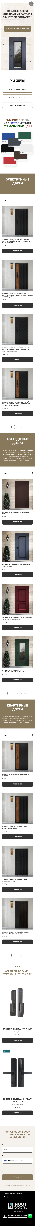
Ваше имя (5, 1145)
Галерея (19, 1193)
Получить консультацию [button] (17, 28)
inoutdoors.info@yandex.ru (17, 1215)
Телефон (5, 1156)
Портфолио (7, 1197)
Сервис (14, 1197)
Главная (6, 1193)
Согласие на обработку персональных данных (17, 1185)
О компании (22, 1197)
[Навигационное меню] (31, 3)
